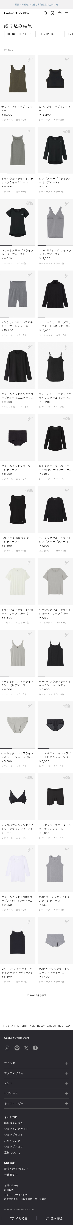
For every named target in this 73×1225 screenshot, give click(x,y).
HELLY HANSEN (47, 33)
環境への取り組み (15, 1168)
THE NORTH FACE (17, 33)
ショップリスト (13, 1134)
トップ (6, 1025)
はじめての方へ (13, 1122)
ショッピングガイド (16, 1128)
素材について (12, 1152)
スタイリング (12, 1140)
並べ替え (57, 1218)
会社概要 (9, 1174)
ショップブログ (13, 1146)
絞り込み (22, 1218)
